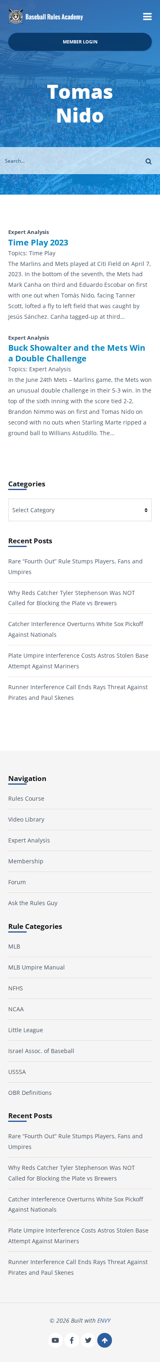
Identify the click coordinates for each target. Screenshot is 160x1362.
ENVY (103, 1320)
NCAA (16, 1009)
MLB (14, 946)
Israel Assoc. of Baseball (41, 1051)
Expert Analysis (29, 840)
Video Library (26, 819)
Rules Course (26, 798)
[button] (147, 16)
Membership (25, 861)
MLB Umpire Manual (36, 967)
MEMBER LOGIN (80, 42)
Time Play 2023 (38, 242)
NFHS (15, 988)
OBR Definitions (30, 1092)
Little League (25, 1030)
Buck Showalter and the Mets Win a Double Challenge (76, 353)
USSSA (17, 1072)
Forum (17, 882)
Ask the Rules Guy (32, 903)
